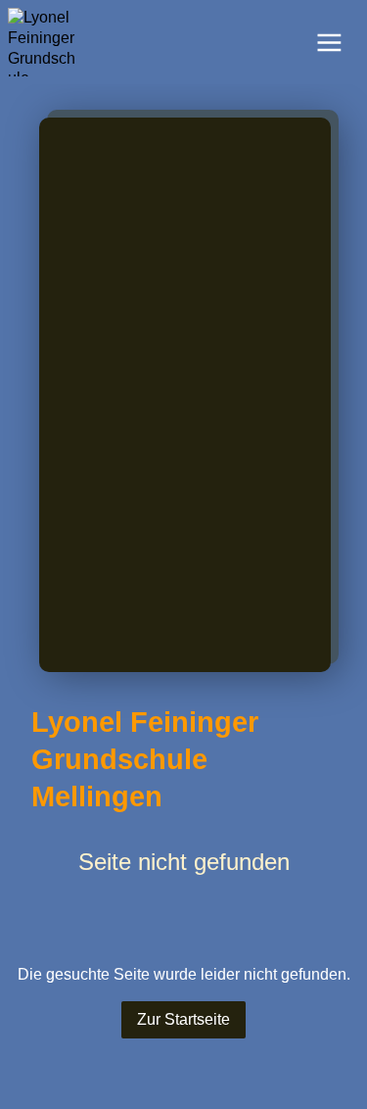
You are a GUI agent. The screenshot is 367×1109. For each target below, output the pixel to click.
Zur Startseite (183, 1019)
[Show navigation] (329, 42)
